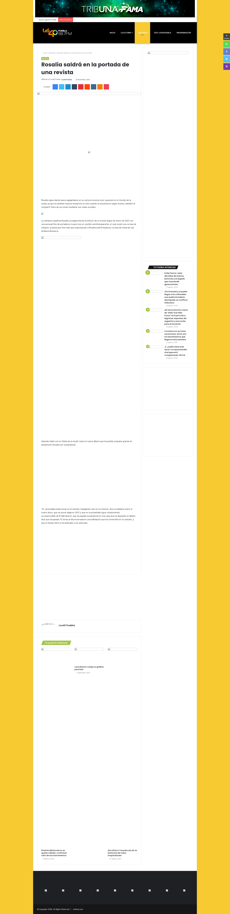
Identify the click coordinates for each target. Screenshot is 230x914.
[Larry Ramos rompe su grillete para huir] (89, 656)
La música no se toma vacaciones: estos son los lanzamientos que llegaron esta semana (175, 335)
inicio (112, 33)
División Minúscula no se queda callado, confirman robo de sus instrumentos (54, 853)
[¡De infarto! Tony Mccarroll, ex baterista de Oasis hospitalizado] (122, 748)
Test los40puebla (162, 33)
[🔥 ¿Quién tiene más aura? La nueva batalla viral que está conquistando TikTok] (155, 350)
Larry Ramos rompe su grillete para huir (89, 668)
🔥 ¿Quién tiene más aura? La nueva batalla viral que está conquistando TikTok (175, 351)
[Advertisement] (89, 175)
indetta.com (78, 909)
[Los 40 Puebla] (57, 33)
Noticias (142, 33)
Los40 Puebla (66, 80)
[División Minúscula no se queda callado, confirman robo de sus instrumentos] (56, 748)
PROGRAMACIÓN (183, 33)
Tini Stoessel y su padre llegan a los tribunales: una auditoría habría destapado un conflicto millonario (176, 297)
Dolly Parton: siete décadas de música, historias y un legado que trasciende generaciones (174, 279)
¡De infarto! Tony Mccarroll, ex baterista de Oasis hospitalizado (122, 853)
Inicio (45, 53)
